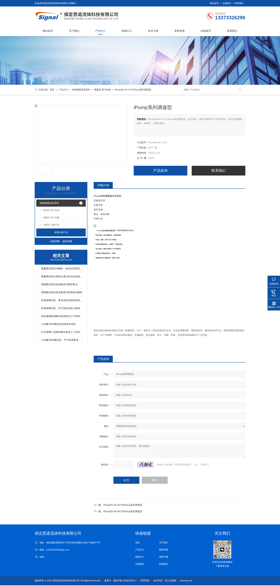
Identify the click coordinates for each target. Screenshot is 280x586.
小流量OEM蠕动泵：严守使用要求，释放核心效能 (62, 340)
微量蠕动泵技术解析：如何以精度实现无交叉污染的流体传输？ (62, 268)
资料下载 (163, 557)
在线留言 (226, 3)
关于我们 (74, 30)
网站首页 (48, 30)
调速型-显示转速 (102, 89)
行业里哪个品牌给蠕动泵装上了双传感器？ (62, 332)
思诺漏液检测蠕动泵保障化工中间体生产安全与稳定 (62, 316)
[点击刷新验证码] (145, 464)
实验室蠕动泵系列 (81, 89)
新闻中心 (127, 30)
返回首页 (214, 3)
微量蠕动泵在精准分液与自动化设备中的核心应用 (62, 276)
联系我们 (239, 3)
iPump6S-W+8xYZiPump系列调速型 (122, 511)
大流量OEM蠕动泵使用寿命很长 (58, 324)
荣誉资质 (179, 30)
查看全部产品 (61, 232)
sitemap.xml (186, 580)
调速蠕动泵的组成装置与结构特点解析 (61, 292)
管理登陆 (144, 580)
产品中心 (100, 30)
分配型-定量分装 (51, 224)
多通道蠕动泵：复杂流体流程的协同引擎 (62, 300)
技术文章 (153, 30)
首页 (52, 89)
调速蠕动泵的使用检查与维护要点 (59, 284)
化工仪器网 (170, 580)
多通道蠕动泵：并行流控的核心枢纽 (60, 308)
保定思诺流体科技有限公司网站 (60, 3)
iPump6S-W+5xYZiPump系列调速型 (122, 505)
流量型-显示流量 (51, 217)
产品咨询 (160, 171)
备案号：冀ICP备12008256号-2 (120, 580)
